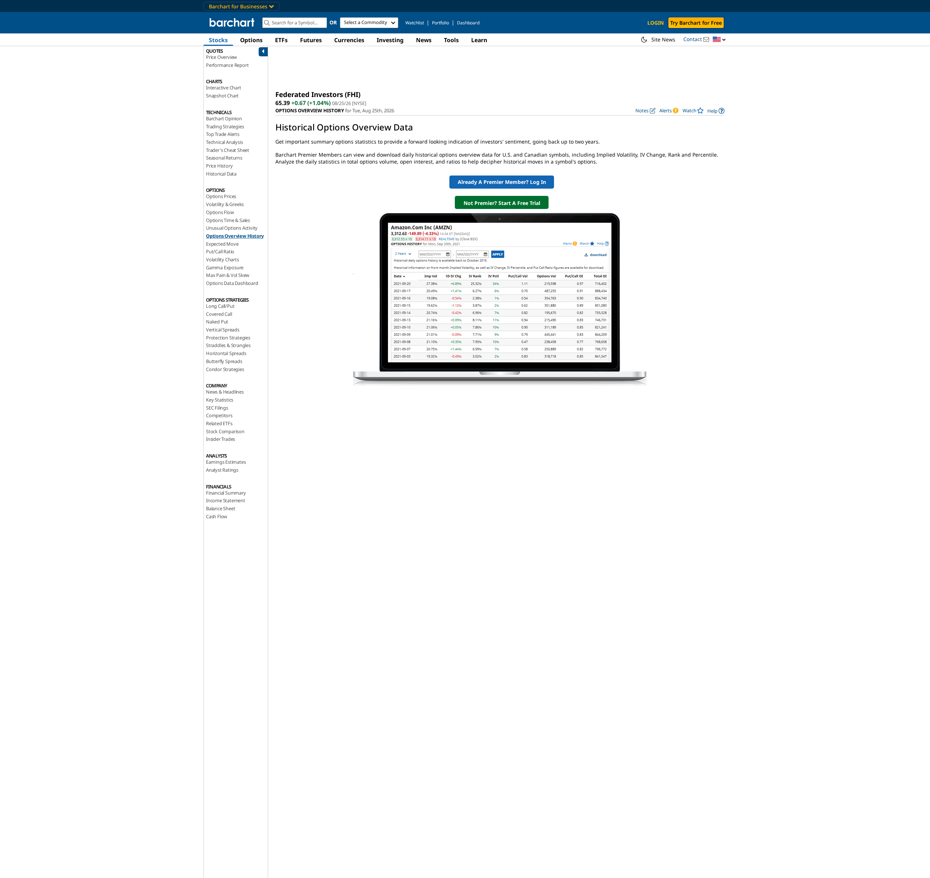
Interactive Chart (223, 87)
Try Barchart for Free (696, 22)
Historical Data (221, 173)
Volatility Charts (222, 259)
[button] (719, 39)
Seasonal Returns (224, 157)
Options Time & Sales (228, 220)
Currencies (349, 40)
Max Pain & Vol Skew (227, 275)
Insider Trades (220, 439)
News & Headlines (225, 391)
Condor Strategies (225, 369)
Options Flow (220, 212)
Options (251, 40)
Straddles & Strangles (228, 345)
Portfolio (440, 23)
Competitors (219, 415)
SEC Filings (217, 407)
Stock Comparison (225, 431)
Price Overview (221, 57)
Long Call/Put (220, 306)
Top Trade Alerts (222, 134)
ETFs (281, 40)
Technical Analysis (224, 142)
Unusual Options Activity (232, 228)
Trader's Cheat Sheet (227, 150)
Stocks (218, 40)
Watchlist (414, 23)
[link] (715, 110)
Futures (311, 40)
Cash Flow (216, 516)
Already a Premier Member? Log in (502, 181)
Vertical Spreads (222, 329)
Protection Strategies (228, 337)
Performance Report (227, 65)
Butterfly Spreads (224, 361)
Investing (390, 40)
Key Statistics (219, 399)
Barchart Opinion (224, 118)
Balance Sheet (220, 508)
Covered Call (219, 314)
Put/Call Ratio (220, 251)
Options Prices (221, 196)
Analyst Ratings (222, 470)
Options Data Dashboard (232, 283)
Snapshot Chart (222, 95)
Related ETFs (219, 423)
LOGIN (655, 22)
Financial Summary (226, 493)
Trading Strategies (225, 126)
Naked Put (217, 321)
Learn (479, 40)
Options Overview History (235, 236)
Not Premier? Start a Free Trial (502, 203)
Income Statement (225, 500)
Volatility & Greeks (225, 204)
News (424, 40)
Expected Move (222, 244)
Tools (451, 40)
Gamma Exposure (224, 267)
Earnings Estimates (226, 462)
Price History (219, 165)
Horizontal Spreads (226, 353)
